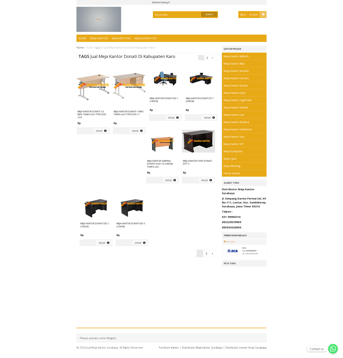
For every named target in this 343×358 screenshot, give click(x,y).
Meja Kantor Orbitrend (237, 129)
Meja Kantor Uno (233, 136)
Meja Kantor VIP (233, 144)
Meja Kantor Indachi (235, 107)
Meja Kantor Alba (234, 63)
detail (99, 130)
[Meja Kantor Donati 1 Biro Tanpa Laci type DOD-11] (129, 85)
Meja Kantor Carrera (236, 78)
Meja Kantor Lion (233, 114)
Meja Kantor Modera (236, 122)
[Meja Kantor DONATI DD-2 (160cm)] (95, 204)
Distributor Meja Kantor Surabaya (202, 347)
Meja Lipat (229, 158)
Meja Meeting (121, 38)
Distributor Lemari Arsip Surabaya (246, 347)
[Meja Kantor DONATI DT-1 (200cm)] (201, 79)
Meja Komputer (145, 38)
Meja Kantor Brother (236, 71)
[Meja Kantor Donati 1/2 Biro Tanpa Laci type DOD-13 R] (93, 85)
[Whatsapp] (333, 349)
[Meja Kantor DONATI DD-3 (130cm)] (132, 204)
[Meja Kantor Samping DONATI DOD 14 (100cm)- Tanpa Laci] (162, 142)
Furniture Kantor (169, 347)
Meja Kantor (99, 38)
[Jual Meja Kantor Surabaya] (98, 30)
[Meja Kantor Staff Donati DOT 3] (198, 142)
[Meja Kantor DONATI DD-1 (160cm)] (165, 79)
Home (82, 38)
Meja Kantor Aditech (235, 56)
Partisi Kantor (231, 173)
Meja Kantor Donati (235, 85)
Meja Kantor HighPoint (237, 100)
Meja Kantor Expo (234, 92)
